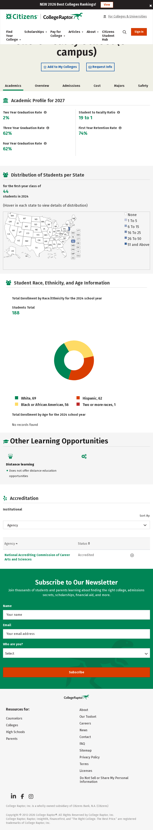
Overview (42, 86)
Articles (74, 32)
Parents (12, 739)
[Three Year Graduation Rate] (47, 128)
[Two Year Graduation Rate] (45, 112)
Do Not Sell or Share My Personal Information (104, 780)
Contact (85, 737)
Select (9, 653)
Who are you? (13, 644)
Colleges (12, 725)
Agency (12, 525)
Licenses (85, 771)
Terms (84, 764)
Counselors (14, 718)
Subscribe (76, 672)
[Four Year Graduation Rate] (45, 143)
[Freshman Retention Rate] (120, 128)
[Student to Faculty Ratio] (118, 112)
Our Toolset (87, 717)
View (107, 4)
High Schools (15, 732)
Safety (143, 86)
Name (7, 606)
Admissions (71, 86)
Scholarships (34, 32)
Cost (97, 86)
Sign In (138, 31)
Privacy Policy (89, 757)
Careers (85, 723)
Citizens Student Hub (108, 35)
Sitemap (85, 750)
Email (7, 625)
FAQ (82, 744)
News (83, 730)
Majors (119, 86)
